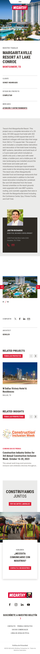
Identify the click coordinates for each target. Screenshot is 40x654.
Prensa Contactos (24, 626)
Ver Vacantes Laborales (20, 504)
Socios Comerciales (20, 630)
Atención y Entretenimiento (15, 108)
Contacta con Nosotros (20, 568)
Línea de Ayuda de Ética (20, 633)
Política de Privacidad (20, 645)
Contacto (12, 626)
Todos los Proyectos (12, 356)
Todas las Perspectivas (13, 417)
